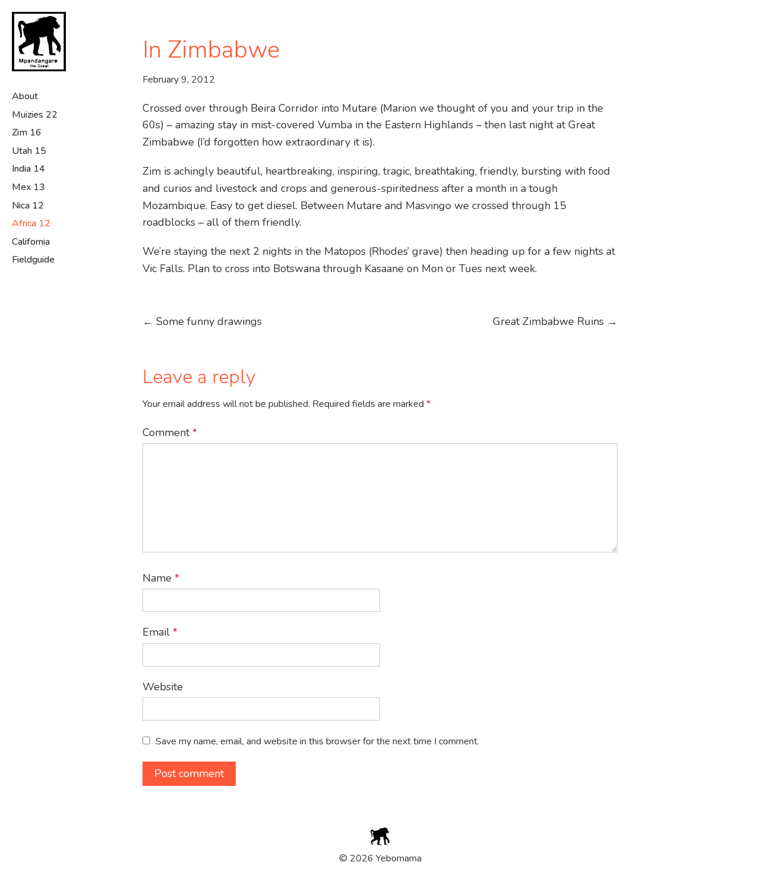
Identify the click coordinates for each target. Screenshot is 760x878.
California (31, 241)
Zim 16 (27, 132)
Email (160, 632)
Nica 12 (28, 205)
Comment (169, 432)
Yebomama (47, 41)
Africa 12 (31, 223)
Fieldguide (33, 259)
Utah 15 (29, 150)
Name (160, 578)
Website (162, 687)
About (25, 96)
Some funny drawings (202, 321)
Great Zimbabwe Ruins (555, 321)
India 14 (28, 168)
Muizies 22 (35, 114)
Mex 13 (28, 187)
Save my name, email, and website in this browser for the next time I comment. (317, 741)
